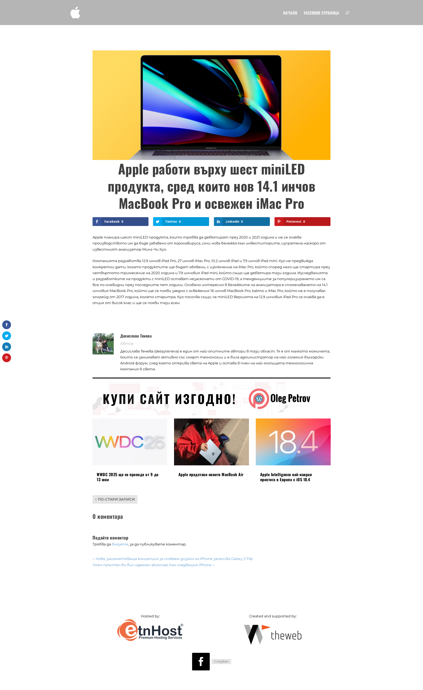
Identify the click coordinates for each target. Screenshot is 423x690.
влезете (120, 544)
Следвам (221, 661)
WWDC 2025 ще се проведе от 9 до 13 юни (128, 477)
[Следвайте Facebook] (201, 661)
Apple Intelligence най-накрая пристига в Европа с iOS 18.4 (286, 477)
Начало (290, 13)
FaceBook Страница (321, 13)
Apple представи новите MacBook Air (211, 474)
